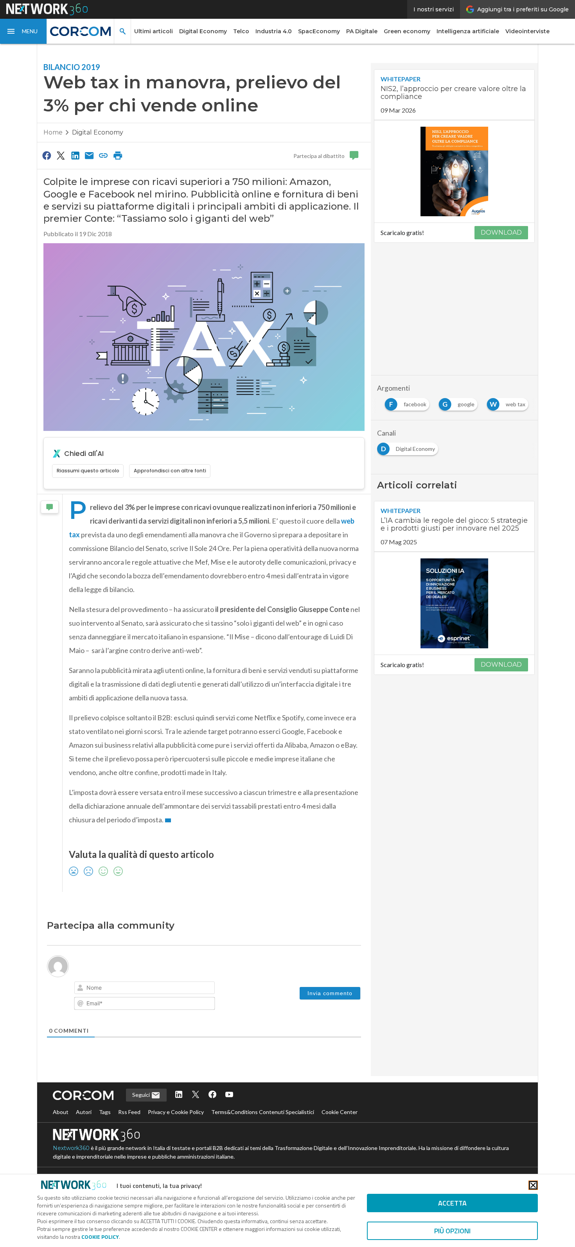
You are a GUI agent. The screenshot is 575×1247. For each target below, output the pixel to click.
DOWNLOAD (501, 232)
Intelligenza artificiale (468, 31)
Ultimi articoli (153, 31)
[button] (23, 31)
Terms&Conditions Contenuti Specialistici (262, 1112)
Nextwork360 (71, 1148)
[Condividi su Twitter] (60, 155)
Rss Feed (129, 1112)
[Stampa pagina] (117, 155)
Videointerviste (527, 31)
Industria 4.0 (273, 31)
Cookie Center (340, 1112)
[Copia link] (103, 155)
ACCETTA (452, 1203)
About (60, 1112)
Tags (105, 1112)
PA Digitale (361, 31)
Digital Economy (203, 31)
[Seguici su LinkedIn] (178, 1095)
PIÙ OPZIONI (452, 1230)
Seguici (141, 1094)
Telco (241, 31)
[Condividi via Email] (89, 155)
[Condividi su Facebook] (46, 155)
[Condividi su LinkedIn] (75, 155)
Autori (84, 1112)
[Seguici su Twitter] (195, 1095)
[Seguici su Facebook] (212, 1095)
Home (53, 132)
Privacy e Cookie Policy (176, 1112)
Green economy (407, 31)
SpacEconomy (319, 31)
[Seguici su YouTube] (229, 1095)
